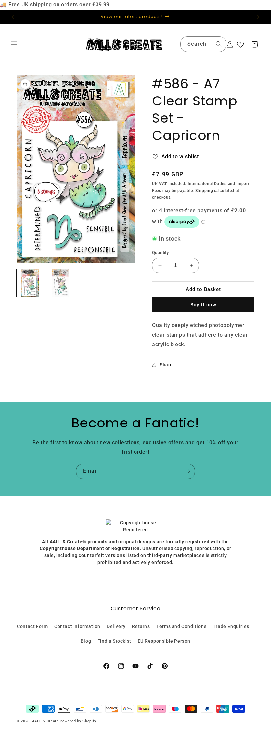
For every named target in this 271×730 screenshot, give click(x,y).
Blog (86, 641)
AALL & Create (45, 721)
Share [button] (166, 364)
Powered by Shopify (78, 721)
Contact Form (32, 626)
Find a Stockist (114, 641)
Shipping (204, 190)
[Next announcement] (258, 17)
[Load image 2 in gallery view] (61, 283)
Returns (141, 626)
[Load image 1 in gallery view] (30, 283)
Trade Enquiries (231, 626)
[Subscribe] (187, 471)
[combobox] (203, 44)
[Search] (219, 44)
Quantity (160, 252)
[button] (14, 44)
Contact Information (77, 626)
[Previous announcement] (13, 17)
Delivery (116, 626)
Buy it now (203, 305)
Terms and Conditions (181, 626)
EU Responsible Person (164, 641)
